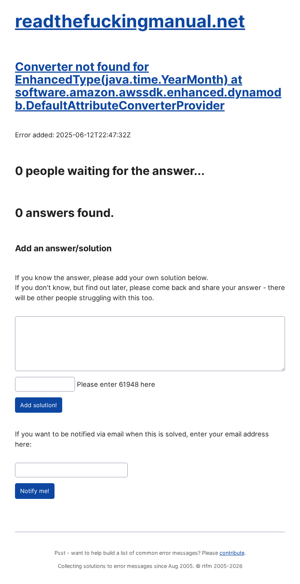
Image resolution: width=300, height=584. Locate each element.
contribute (232, 553)
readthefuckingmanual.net (130, 21)
